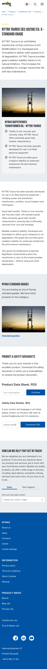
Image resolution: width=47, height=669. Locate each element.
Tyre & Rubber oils (10, 625)
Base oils (6, 603)
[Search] (35, 4)
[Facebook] (15, 638)
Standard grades (11, 336)
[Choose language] (28, 4)
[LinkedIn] (23, 638)
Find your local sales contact (13, 495)
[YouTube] (31, 638)
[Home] (12, 4)
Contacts (6, 538)
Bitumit (5, 598)
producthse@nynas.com (13, 416)
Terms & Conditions (11, 571)
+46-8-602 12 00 (10, 659)
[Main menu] (42, 4)
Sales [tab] (9, 487)
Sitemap (6, 581)
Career (5, 543)
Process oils (7, 609)
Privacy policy (8, 565)
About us (6, 527)
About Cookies (9, 576)
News (4, 533)
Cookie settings (9, 549)
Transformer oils (9, 620)
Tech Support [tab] (28, 487)
